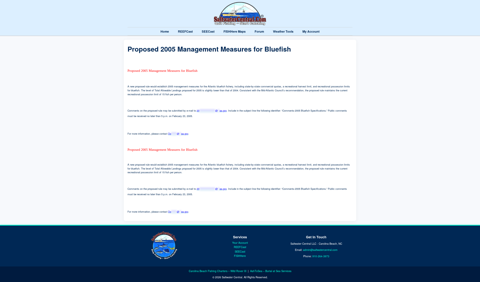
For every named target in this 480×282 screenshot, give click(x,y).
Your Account (240, 242)
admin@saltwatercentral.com (320, 250)
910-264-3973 (320, 256)
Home (164, 31)
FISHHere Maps (235, 31)
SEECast (208, 31)
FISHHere (240, 256)
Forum (259, 31)
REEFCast (185, 31)
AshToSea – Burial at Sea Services (270, 271)
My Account (311, 31)
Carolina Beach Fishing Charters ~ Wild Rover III (218, 271)
